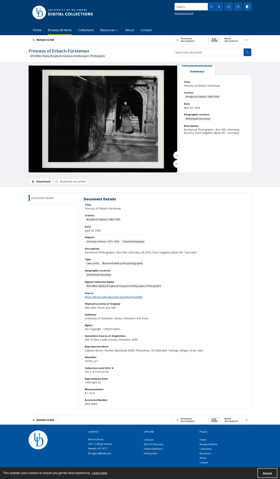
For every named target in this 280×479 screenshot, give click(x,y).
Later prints (93, 263)
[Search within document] (247, 52)
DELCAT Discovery (153, 444)
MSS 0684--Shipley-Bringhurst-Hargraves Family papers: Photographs (67, 56)
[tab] (197, 70)
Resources (205, 453)
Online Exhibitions (153, 448)
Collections (86, 30)
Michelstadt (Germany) (198, 118)
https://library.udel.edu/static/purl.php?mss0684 (113, 297)
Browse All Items (60, 30)
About (129, 30)
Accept (267, 473)
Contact (146, 30)
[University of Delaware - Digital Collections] (62, 12)
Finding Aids (150, 453)
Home (37, 30)
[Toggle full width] (177, 155)
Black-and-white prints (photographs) (122, 263)
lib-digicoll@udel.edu (99, 453)
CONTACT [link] (93, 431)
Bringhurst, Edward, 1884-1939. (202, 96)
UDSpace (149, 439)
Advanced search (184, 13)
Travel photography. (134, 241)
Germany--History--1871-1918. (103, 241)
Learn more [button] (99, 473)
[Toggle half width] (177, 164)
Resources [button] (107, 30)
